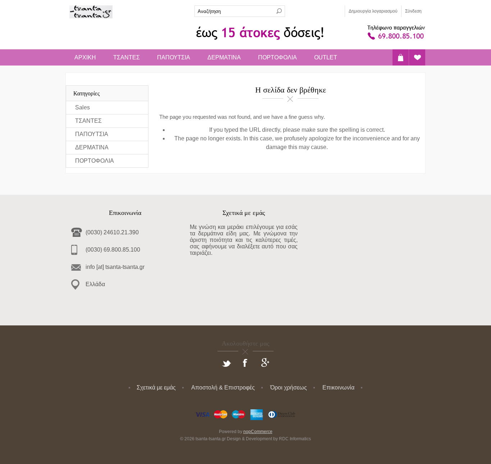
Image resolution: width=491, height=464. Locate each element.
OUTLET (325, 57)
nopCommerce (257, 431)
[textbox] (234, 11)
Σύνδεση (413, 11)
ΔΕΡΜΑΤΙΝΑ (224, 57)
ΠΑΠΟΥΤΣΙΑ (173, 57)
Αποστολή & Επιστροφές (223, 387)
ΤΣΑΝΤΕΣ (126, 57)
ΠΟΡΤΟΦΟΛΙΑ (277, 57)
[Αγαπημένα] (417, 57)
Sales (82, 107)
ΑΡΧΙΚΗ (85, 57)
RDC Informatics (295, 438)
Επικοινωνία (338, 387)
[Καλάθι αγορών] (401, 57)
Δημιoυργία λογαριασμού (373, 11)
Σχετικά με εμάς (156, 387)
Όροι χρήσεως (288, 387)
